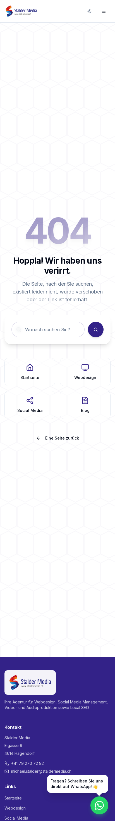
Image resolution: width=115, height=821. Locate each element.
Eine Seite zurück (62, 438)
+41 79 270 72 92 (27, 763)
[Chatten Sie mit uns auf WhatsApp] (99, 805)
